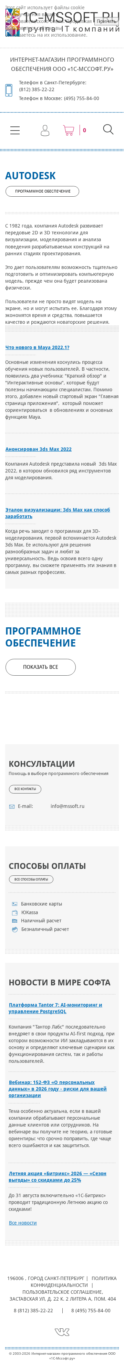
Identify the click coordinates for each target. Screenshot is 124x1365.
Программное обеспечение (43, 191)
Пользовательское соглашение (62, 1292)
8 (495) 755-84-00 (91, 1310)
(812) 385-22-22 (36, 89)
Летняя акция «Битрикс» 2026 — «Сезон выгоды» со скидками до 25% (57, 1177)
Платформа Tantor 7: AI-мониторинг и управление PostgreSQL (55, 1008)
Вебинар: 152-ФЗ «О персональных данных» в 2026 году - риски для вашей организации (58, 1089)
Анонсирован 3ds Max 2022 (39, 449)
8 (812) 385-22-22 (33, 1310)
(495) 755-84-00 (81, 98)
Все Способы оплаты (31, 879)
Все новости (23, 1223)
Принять (106, 21)
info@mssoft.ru (67, 806)
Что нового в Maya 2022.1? (37, 347)
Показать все (40, 667)
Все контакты (25, 789)
